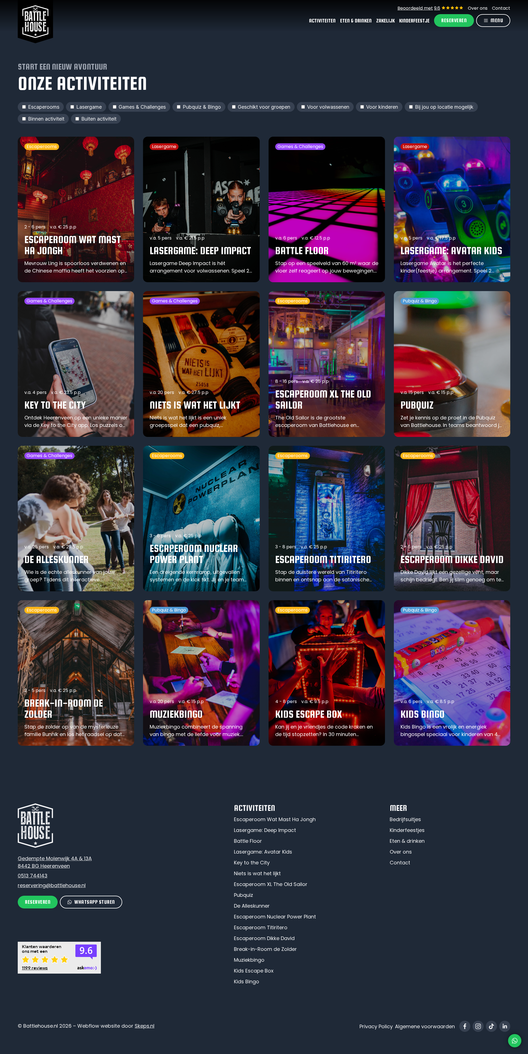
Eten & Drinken (356, 21)
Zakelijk (385, 21)
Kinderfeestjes (407, 830)
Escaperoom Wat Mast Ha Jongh (275, 819)
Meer (398, 807)
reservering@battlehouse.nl (52, 885)
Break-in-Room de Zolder (265, 949)
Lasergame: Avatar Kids (263, 851)
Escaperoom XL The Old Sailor (270, 884)
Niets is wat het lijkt (257, 873)
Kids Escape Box (254, 970)
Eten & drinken (407, 840)
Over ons (478, 8)
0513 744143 (32, 875)
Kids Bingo (246, 981)
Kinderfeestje (414, 21)
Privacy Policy (376, 1026)
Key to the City (252, 862)
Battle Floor (248, 840)
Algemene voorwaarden (425, 1026)
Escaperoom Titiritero (260, 927)
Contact (501, 8)
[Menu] (493, 20)
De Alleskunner (252, 905)
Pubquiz (243, 895)
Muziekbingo (249, 959)
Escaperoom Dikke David (264, 938)
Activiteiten (322, 21)
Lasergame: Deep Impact (265, 830)
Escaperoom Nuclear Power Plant (275, 916)
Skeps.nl (144, 1025)
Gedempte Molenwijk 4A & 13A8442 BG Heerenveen (55, 862)
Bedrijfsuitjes (405, 819)
